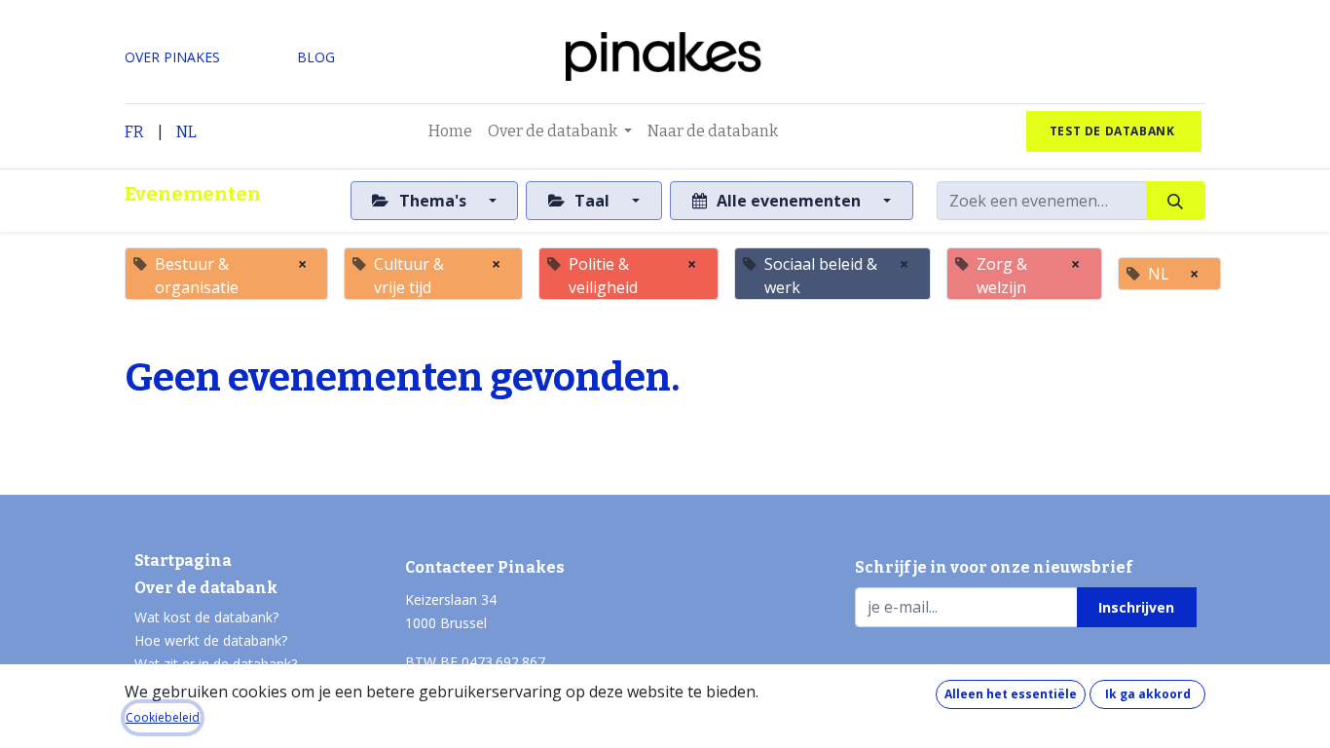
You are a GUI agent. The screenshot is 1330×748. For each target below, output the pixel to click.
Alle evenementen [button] (789, 200)
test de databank (1114, 131)
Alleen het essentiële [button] (1010, 694)
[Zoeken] (1175, 200)
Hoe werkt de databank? (210, 640)
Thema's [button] (432, 200)
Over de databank (205, 588)
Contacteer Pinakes (485, 567)
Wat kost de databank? (206, 617)
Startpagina (183, 560)
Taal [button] (592, 200)
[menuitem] (450, 131)
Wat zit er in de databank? (215, 663)
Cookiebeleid (163, 717)
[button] (1137, 606)
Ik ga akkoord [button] (1148, 694)
